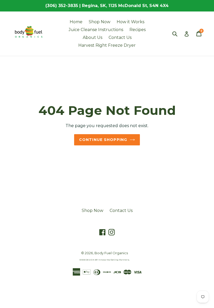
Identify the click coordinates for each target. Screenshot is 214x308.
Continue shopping (103, 139)
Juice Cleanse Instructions (96, 29)
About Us (92, 37)
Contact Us (120, 37)
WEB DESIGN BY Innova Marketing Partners (104, 259)
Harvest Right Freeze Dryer (107, 45)
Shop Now (99, 21)
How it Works (130, 21)
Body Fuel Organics (111, 253)
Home (76, 21)
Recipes (137, 29)
